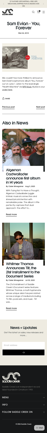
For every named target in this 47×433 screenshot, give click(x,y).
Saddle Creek (26, 424)
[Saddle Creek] (7, 12)
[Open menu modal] (43, 11)
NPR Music (27, 87)
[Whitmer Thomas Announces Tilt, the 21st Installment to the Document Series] (23, 244)
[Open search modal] (33, 11)
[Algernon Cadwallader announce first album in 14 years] (23, 150)
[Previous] (3, 4)
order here (7, 90)
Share (7, 99)
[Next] (43, 4)
